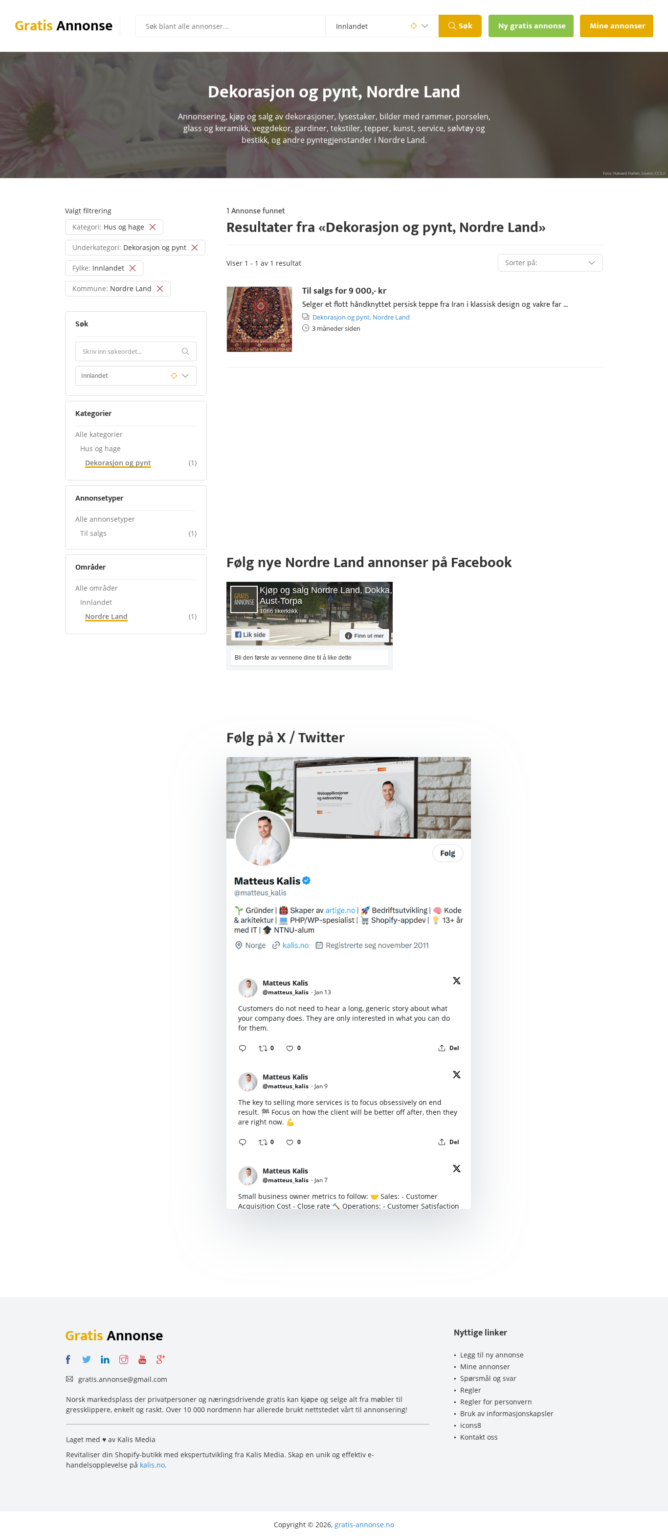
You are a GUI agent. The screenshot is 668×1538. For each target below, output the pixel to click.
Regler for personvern (496, 1401)
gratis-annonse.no (364, 1524)
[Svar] (242, 1048)
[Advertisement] (414, 450)
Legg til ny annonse (492, 1354)
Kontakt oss (479, 1437)
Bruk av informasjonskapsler (507, 1413)
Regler (470, 1390)
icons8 (470, 1425)
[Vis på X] (456, 982)
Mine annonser (485, 1366)
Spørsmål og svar (488, 1378)
